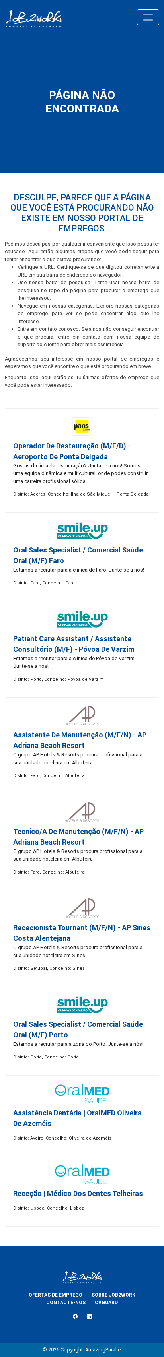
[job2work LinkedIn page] (89, 1317)
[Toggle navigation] (148, 17)
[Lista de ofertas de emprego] (33, 17)
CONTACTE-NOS (66, 1302)
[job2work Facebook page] (75, 1317)
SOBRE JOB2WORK (113, 1295)
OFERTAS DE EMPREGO (55, 1295)
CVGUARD (106, 1302)
